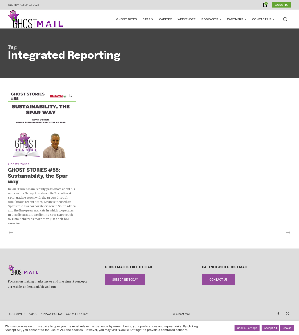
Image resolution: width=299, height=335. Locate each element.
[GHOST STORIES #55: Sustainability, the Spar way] (42, 124)
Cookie (287, 328)
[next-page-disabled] (288, 233)
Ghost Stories (18, 164)
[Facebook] (278, 313)
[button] (285, 19)
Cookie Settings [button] (247, 328)
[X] (287, 313)
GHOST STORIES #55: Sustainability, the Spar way (38, 176)
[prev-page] (11, 233)
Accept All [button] (270, 328)
